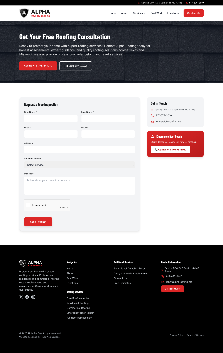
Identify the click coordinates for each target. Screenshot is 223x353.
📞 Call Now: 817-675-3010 (170, 149)
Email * (27, 127)
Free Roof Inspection (78, 298)
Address (28, 143)
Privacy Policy (176, 335)
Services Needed (33, 158)
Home (113, 13)
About (124, 13)
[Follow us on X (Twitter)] (21, 297)
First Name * (30, 112)
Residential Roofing (78, 303)
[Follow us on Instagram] (33, 297)
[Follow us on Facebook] (27, 297)
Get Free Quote (173, 288)
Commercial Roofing (78, 307)
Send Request (38, 221)
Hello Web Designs (50, 337)
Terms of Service (195, 335)
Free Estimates (122, 283)
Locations (173, 13)
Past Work (156, 13)
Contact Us (193, 13)
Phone (84, 127)
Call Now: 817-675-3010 (38, 65)
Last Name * (87, 112)
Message (29, 173)
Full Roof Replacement (79, 317)
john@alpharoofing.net (169, 121)
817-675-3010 (196, 2)
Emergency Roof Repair (80, 312)
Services (138, 13)
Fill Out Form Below (76, 65)
